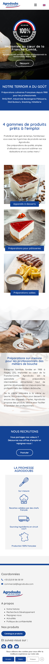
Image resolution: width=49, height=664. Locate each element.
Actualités (11, 618)
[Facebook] (3, 646)
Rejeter (20, 659)
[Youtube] (16, 646)
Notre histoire (13, 609)
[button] (35, 4)
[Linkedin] (10, 646)
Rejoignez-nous (14, 615)
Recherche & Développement (21, 612)
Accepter (8, 659)
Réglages (33, 659)
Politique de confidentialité (19, 621)
